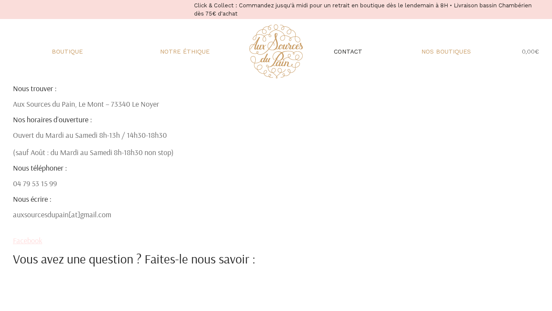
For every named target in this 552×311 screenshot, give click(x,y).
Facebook (27, 240)
